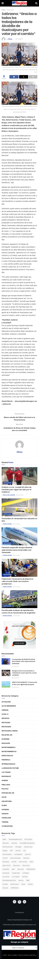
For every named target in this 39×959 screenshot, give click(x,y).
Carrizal (5, 710)
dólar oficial (7, 865)
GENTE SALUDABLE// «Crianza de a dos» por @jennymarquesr (24, 683)
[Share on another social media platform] (33, 77)
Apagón (5, 851)
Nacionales (6, 776)
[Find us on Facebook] (14, 901)
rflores (10, 39)
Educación (6, 743)
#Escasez (6, 843)
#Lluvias (14, 843)
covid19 (5, 858)
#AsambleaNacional (15, 839)
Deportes (5, 718)
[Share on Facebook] (14, 77)
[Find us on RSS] (24, 901)
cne (24, 851)
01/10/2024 (17, 555)
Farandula (6, 760)
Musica (21, 880)
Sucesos (5, 814)
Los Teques (6, 772)
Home (3, 10)
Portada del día (8, 793)
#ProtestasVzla (8, 847)
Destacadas (10, 10)
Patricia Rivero (7, 524)
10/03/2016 (16, 666)
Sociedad (5, 809)
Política (5, 789)
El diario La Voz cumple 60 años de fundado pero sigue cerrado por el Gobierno (16, 489)
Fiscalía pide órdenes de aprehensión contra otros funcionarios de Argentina (18, 611)
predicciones (15, 884)
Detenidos (6, 862)
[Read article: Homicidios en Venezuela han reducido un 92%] (19, 507)
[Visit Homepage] (19, 3)
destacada (6, 722)
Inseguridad (16, 873)
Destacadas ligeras (10, 731)
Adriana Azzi (28, 847)
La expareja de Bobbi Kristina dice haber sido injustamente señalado (23, 661)
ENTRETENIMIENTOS (9, 751)
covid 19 (27, 854)
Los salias (6, 877)
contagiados (18, 854)
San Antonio (7, 801)
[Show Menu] (3, 3)
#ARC (4, 839)
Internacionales (8, 764)
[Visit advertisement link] (19, 635)
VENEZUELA (14, 888)
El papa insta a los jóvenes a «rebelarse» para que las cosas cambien (24, 673)
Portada (5, 884)
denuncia (26, 858)
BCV (11, 851)
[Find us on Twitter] (19, 902)
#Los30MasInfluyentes (27, 843)
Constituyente (7, 854)
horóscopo (6, 873)
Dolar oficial (23, 862)
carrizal (18, 851)
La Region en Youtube (10, 768)
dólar (31, 862)
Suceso (30, 884)
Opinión (5, 780)
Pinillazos (6, 785)
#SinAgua (18, 847)
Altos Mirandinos (9, 706)
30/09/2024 (17, 616)
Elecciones (26, 865)
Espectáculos (7, 756)
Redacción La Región (9, 495)
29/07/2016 (16, 678)
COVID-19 (5, 714)
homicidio (20, 869)
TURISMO (5, 822)
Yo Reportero (7, 826)
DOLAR (14, 862)
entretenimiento (8, 747)
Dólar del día (7, 735)
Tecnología (6, 818)
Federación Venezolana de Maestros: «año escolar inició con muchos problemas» (17, 581)
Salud (4, 797)
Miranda (25, 877)
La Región (25, 873)
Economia (5, 739)
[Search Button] (36, 3)
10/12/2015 (19, 39)
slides (4, 805)
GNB (13, 869)
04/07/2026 (20, 495)
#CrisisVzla (28, 839)
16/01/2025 (17, 524)
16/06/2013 (16, 687)
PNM (27, 880)
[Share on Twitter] (23, 77)
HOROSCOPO (31, 869)
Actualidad (6, 702)
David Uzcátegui (15, 858)
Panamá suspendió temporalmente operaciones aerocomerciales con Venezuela (17, 550)
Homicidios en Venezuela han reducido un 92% (19, 519)
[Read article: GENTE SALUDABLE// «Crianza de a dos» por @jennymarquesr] (6, 684)
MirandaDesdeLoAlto (9, 880)
